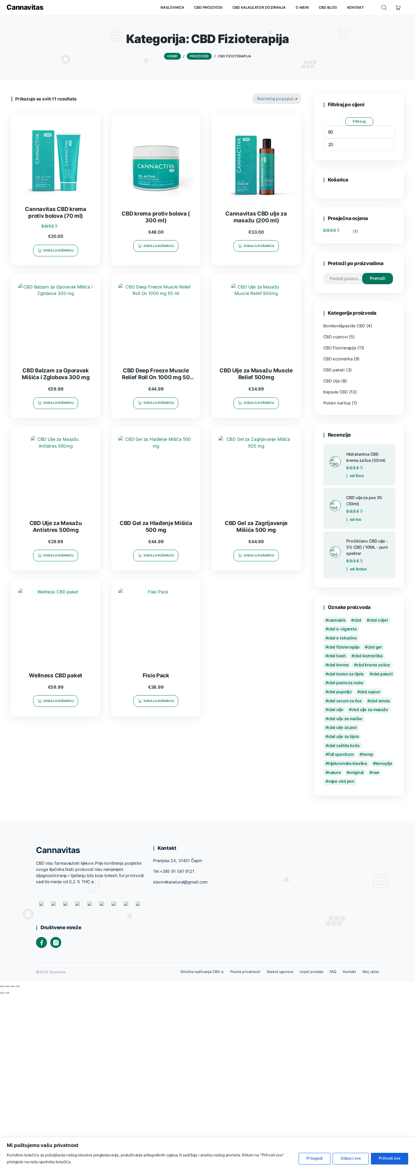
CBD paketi (334, 370)
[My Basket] (398, 8)
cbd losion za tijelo (346, 674)
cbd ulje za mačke (345, 718)
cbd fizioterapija (343, 647)
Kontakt (349, 971)
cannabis (337, 620)
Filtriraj (359, 121)
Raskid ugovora (280, 971)
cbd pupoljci (340, 691)
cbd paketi (382, 674)
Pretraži (377, 278)
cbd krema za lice (373, 664)
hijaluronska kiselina (347, 763)
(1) (340, 231)
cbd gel (374, 647)
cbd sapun (370, 691)
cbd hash (337, 655)
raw (375, 772)
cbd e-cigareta (342, 628)
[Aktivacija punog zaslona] (7, 986)
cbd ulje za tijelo (343, 736)
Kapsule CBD (335, 392)
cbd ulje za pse (342, 727)
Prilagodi (314, 1158)
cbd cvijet (378, 620)
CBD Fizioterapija (339, 347)
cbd (357, 620)
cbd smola (380, 700)
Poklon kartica (336, 403)
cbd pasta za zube (345, 682)
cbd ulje (335, 709)
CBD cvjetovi (335, 336)
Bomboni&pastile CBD (344, 325)
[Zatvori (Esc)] (17, 986)
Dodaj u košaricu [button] (58, 250)
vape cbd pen (341, 781)
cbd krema (338, 664)
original (356, 772)
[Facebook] (41, 942)
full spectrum (341, 754)
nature (334, 772)
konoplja (383, 763)
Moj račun (370, 971)
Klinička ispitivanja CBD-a (202, 971)
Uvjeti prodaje (311, 971)
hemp (368, 754)
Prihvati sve (389, 1158)
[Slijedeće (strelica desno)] (7, 992)
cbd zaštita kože (344, 745)
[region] (207, 1153)
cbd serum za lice (345, 700)
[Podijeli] (12, 986)
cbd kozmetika (368, 655)
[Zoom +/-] (2, 986)
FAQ (333, 971)
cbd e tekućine (342, 638)
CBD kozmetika (338, 359)
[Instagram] (55, 942)
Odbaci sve (350, 1158)
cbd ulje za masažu (369, 709)
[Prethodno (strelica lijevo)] (2, 992)
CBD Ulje (331, 381)
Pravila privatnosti (245, 971)
